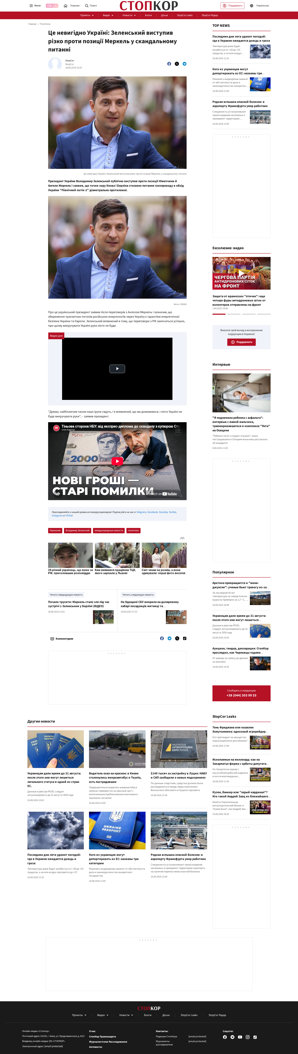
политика (133, 530)
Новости (127, 15)
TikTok (68, 515)
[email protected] (53, 1046)
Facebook (152, 512)
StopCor (69, 60)
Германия (55, 530)
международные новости (109, 530)
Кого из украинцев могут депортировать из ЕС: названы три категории (114, 859)
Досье (164, 15)
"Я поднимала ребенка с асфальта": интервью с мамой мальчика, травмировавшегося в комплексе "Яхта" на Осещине (241, 424)
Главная (32, 24)
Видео (106, 15)
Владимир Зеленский (78, 530)
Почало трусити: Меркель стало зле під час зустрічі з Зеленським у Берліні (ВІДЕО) (78, 604)
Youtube (163, 512)
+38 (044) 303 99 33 (241, 695)
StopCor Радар (210, 15)
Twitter (172, 512)
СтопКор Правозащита (102, 1036)
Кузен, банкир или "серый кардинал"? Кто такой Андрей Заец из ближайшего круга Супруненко (240, 796)
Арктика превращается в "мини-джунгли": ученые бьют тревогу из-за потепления (239, 587)
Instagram (57, 515)
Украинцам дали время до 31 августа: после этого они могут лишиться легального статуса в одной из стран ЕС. (54, 779)
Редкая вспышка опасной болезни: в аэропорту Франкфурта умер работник (178, 857)
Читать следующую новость (138, 595)
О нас (92, 1031)
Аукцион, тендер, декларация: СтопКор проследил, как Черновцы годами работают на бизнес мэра (240, 652)
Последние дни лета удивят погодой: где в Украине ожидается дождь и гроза (54, 859)
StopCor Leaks (184, 15)
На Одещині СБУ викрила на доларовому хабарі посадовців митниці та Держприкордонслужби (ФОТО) (150, 606)
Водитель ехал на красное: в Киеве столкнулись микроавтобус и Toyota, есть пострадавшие (115, 777)
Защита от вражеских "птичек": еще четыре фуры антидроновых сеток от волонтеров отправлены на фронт (239, 300)
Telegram (141, 512)
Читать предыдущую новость (66, 595)
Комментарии (64, 639)
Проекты (85, 15)
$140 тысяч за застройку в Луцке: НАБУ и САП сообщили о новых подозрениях (179, 775)
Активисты (95, 1047)
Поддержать (235, 5)
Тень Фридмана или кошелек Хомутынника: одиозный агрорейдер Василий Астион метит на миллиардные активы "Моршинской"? (240, 733)
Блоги (148, 15)
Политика (45, 24)
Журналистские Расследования (108, 1042)
